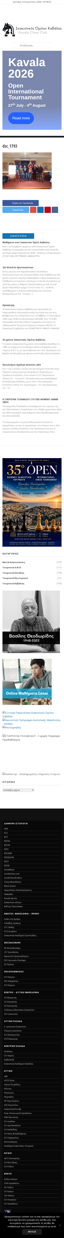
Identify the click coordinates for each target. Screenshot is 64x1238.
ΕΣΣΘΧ (7, 845)
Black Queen (10, 886)
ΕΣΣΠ (6, 861)
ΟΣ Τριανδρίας (11, 952)
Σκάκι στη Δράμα (12, 919)
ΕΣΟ (6, 837)
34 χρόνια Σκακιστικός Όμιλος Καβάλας (23, 339)
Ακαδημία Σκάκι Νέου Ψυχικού (18, 1146)
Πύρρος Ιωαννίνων (12, 1030)
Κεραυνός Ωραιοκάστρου (16, 956)
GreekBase (9, 869)
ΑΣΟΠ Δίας (9, 1080)
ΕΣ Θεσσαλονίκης (12, 948)
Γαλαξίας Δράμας (12, 923)
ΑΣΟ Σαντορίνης (12, 1158)
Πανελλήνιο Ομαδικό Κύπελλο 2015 (21, 364)
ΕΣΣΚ (6, 849)
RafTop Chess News (13, 906)
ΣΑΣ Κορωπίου (11, 1105)
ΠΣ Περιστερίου (11, 1101)
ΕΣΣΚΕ (7, 865)
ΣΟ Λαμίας (9, 1055)
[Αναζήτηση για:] (32, 45)
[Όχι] (60, 1225)
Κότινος (7, 1088)
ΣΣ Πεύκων (9, 964)
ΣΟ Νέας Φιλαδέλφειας (15, 1133)
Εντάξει (32, 1231)
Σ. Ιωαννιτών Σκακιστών (15, 1026)
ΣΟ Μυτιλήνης (10, 1162)
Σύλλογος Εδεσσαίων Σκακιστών (19, 1010)
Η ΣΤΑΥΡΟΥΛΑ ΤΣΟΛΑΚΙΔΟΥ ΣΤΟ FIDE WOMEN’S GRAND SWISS (30, 401)
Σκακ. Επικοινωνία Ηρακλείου (18, 1113)
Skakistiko (8, 894)
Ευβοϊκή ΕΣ (9, 1059)
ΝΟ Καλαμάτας (11, 981)
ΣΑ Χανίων (9, 1191)
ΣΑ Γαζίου (9, 1187)
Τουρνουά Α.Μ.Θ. (12, 567)
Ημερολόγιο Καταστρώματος (18, 890)
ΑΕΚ (6, 1076)
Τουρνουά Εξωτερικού (15, 578)
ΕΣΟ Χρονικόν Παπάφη (15, 960)
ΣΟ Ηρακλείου (11, 1203)
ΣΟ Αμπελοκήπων (12, 1125)
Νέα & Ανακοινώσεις (13, 562)
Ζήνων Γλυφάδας (12, 1084)
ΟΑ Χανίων (9, 1195)
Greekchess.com (12, 873)
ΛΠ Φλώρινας (10, 997)
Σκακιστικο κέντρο (12, 902)
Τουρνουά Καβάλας (13, 583)
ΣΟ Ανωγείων (10, 1199)
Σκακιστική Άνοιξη (12, 1109)
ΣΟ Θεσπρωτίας (12, 1034)
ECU (6, 832)
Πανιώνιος (9, 1092)
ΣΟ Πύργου (9, 985)
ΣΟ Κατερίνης (10, 1001)
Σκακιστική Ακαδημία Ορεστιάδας (20, 935)
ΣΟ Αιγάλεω (9, 1121)
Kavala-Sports (10, 898)
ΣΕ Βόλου (8, 1051)
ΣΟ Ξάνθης (9, 927)
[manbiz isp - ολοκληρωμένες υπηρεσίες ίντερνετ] (31, 774)
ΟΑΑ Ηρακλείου (11, 1183)
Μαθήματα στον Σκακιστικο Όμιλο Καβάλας (26, 242)
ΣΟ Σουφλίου (10, 931)
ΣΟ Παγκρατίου (11, 1137)
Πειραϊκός (9, 1096)
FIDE (6, 828)
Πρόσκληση (8, 305)
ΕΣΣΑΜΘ (8, 853)
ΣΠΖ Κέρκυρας (11, 1039)
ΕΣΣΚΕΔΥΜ (9, 857)
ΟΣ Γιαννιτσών (11, 1014)
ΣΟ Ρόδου (9, 1166)
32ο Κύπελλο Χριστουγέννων (17, 267)
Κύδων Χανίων (10, 1179)
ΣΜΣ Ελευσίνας (11, 1117)
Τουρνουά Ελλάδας (13, 572)
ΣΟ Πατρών (9, 977)
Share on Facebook (22, 203)
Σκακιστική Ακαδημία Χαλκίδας (18, 1063)
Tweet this (17, 209)
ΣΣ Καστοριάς (10, 1005)
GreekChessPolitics (13, 877)
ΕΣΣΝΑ (7, 841)
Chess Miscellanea (12, 882)
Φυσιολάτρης (10, 1141)
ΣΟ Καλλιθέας (10, 1129)
